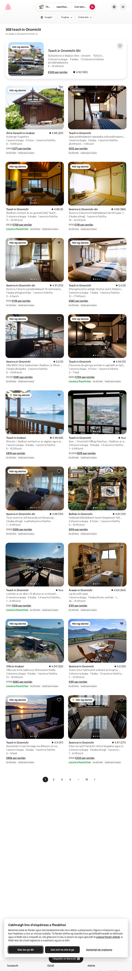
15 (86, 779)
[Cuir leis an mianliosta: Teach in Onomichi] (121, 90)
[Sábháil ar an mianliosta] (120, 46)
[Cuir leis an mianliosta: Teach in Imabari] (59, 395)
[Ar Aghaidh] (95, 779)
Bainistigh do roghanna (99, 949)
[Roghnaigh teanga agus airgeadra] (114, 6)
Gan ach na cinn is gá (62, 949)
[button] (58, 72)
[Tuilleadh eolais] (37, 34)
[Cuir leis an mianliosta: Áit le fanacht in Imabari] (59, 90)
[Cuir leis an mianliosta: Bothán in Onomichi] (121, 471)
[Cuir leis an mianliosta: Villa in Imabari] (59, 623)
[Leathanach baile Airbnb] (8, 7)
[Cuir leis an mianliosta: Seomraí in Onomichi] (121, 623)
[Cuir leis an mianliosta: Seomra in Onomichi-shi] (121, 166)
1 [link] (45, 779)
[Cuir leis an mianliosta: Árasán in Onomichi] (121, 547)
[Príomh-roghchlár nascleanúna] (123, 6)
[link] (37, 779)
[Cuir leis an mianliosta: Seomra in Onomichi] (59, 318)
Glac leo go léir (25, 949)
